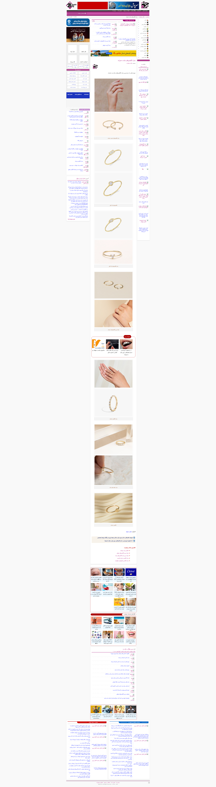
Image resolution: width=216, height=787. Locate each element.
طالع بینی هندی (87, 66)
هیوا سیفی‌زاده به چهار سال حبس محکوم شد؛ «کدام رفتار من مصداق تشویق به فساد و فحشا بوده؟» (79, 730)
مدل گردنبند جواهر (106, 45)
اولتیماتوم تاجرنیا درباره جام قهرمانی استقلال (80, 745)
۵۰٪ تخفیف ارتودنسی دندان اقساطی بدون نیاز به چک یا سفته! (118, 540)
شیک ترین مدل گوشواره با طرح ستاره (102, 41)
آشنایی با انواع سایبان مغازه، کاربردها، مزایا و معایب (143, 127)
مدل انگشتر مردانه (106, 36)
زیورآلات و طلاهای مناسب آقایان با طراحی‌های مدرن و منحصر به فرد (103, 33)
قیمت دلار (85, 78)
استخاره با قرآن (83, 61)
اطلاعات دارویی (73, 72)
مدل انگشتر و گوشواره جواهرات (122, 560)
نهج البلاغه (74, 84)
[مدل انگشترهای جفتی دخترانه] (113, 95)
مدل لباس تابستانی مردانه (123, 657)
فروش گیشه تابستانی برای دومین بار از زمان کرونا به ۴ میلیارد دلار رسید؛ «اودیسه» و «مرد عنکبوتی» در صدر (98, 756)
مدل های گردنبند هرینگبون (104, 28)
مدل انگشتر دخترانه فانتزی (123, 558)
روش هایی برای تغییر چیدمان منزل (122, 669)
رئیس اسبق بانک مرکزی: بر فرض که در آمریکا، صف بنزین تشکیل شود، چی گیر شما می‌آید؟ (78, 197)
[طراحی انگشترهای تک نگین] (113, 313)
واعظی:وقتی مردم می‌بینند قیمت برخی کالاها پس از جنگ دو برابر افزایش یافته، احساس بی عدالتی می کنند (78, 213)
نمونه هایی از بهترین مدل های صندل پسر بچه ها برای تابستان (143, 78)
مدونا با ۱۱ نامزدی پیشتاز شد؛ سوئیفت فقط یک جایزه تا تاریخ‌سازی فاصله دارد (80, 733)
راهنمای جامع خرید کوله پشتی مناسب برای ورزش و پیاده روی (143, 140)
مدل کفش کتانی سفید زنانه (143, 202)
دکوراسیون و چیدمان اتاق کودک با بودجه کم (143, 190)
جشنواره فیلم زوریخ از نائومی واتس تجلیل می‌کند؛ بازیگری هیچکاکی (99, 745)
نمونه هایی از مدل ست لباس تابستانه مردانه (120, 661)
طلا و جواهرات (141, 16)
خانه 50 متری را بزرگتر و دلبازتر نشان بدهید (120, 678)
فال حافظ (84, 51)
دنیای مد (147, 16)
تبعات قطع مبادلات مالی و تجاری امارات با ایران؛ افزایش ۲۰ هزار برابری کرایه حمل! (141, 750)
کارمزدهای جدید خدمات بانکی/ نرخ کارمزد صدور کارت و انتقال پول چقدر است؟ (122, 746)
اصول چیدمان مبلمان (124, 665)
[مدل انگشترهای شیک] (113, 251)
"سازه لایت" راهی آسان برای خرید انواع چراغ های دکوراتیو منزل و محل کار (143, 215)
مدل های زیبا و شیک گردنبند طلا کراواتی (120, 682)
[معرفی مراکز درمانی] (78, 25)
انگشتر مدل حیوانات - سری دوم (76, 165)
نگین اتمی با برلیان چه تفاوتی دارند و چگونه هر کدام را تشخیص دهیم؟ (75, 116)
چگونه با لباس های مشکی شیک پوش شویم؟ (120, 653)
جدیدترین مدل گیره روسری (77, 124)
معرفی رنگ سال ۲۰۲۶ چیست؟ (143, 102)
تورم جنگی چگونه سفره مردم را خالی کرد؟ (123, 738)
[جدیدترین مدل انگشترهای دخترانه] (113, 402)
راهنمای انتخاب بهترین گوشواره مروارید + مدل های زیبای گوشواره (126, 39)
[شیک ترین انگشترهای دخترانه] (113, 157)
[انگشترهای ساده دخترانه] (113, 285)
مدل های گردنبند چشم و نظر (77, 144)
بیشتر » (93, 20)
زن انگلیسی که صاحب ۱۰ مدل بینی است (79, 209)
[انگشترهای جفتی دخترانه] (113, 124)
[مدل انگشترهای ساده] (113, 224)
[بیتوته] (71, 8)
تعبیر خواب (69, 66)
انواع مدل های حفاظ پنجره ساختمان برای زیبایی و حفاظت (117, 673)
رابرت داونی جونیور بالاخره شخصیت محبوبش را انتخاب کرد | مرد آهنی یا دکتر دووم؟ (80, 726)
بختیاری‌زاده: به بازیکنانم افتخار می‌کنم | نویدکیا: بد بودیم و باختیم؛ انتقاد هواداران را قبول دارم (78, 187)
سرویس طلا (80, 140)
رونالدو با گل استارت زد (85, 743)
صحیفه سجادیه (73, 87)
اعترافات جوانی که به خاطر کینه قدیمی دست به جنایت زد (74, 182)
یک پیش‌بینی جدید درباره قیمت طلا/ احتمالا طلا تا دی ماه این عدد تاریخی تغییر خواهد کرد (78, 200)
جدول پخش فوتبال (72, 81)
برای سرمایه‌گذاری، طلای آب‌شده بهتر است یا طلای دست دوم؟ (143, 178)
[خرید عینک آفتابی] (78, 42)
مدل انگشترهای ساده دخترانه (126, 60)
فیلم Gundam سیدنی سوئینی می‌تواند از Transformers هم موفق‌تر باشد (79, 204)
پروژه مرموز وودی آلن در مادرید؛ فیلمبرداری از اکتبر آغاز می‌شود (99, 734)
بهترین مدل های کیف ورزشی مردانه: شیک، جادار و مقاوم (143, 165)
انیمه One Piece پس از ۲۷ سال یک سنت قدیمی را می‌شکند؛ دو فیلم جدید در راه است (78, 207)
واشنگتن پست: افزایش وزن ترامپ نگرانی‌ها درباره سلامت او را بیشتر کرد (78, 216)
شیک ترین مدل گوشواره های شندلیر (143, 152)
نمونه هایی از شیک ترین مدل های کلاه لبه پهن (143, 90)
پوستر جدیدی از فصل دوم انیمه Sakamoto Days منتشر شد (100, 768)
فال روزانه (72, 61)
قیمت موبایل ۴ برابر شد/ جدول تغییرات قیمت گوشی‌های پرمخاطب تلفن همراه (122, 769)
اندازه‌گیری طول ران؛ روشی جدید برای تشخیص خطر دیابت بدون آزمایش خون (80, 776)
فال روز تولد (75, 66)
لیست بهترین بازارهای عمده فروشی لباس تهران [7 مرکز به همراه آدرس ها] (143, 229)
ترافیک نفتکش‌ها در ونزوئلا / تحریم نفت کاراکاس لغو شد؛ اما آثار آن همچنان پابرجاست (121, 735)
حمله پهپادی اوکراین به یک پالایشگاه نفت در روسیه (121, 725)
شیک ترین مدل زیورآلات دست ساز (75, 128)
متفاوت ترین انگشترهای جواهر (123, 694)
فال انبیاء (72, 51)
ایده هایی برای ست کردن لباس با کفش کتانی (119, 686)
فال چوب (81, 66)
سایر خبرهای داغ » (71, 219)
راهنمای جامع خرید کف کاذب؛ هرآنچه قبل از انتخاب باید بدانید (116, 698)
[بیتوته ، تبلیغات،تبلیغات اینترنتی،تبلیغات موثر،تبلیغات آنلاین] (92, 5)
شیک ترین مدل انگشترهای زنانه (122, 555)
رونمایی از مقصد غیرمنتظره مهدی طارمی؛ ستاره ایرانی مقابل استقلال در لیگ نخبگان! (79, 753)
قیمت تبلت (85, 84)
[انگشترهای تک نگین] (113, 187)
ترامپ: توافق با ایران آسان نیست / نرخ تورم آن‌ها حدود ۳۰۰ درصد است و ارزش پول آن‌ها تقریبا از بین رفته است (121, 758)
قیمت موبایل (84, 81)
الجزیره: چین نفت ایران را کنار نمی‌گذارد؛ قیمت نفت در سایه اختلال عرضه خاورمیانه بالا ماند (140, 764)
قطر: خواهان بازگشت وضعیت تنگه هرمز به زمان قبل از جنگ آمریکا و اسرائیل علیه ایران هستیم (122, 772)
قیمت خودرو (84, 72)
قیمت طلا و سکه (83, 75)
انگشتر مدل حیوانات (124, 550)
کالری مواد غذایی (72, 78)
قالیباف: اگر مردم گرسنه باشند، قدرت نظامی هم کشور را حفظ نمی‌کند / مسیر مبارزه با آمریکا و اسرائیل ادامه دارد (122, 750)
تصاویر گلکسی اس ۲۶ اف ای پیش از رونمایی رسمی (79, 763)
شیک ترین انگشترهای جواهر (123, 553)
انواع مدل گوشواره (79, 136)
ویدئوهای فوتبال (73, 75)
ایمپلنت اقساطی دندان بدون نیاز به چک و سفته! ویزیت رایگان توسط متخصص (115, 537)
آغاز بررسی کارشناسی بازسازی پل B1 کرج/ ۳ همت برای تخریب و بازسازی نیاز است (121, 754)
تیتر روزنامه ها (84, 87)
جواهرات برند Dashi (78, 132)
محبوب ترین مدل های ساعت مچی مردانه (143, 114)
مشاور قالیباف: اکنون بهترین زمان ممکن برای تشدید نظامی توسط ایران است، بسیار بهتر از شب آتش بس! (121, 742)
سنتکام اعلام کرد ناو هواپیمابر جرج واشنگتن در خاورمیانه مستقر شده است (122, 732)
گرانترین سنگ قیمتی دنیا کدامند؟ (76, 111)
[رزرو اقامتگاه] (113, 53)
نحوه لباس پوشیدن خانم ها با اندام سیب (121, 690)
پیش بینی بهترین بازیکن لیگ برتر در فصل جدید (80, 750)
